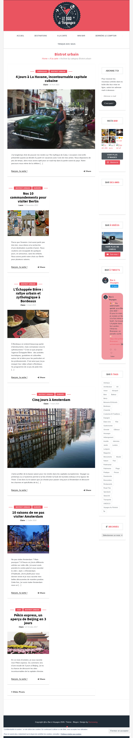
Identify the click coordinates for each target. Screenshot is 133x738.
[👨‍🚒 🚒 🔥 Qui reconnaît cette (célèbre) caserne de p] (112, 139)
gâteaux (117, 430)
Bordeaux (107, 406)
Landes (115, 445)
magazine (107, 453)
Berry (105, 398)
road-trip (107, 488)
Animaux (107, 383)
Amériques (42, 71)
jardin (106, 445)
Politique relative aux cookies (71, 734)
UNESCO (107, 504)
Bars (105, 394)
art (117, 387)
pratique (106, 472)
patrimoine (107, 468)
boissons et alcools (110, 402)
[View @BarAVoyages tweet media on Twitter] (122, 344)
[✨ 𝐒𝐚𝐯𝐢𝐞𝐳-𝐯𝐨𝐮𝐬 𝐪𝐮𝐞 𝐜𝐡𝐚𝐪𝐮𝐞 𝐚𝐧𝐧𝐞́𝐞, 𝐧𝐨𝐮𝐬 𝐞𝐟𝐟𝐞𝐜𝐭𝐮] (119, 132)
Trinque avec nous (66, 44)
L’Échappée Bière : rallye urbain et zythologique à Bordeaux (28, 295)
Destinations (40, 36)
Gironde (106, 430)
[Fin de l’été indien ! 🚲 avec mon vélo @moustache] (105, 147)
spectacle (107, 492)
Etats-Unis (107, 422)
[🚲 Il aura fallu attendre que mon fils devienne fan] (112, 147)
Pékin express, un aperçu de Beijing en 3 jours (28, 619)
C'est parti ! (109, 103)
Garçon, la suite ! (19, 171)
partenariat (107, 465)
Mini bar (81, 36)
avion (106, 391)
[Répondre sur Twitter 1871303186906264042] (111, 349)
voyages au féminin (111, 507)
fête (116, 422)
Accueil (20, 36)
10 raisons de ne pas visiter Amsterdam (28, 514)
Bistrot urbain (58, 71)
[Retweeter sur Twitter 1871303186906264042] (116, 349)
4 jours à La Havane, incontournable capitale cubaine (51, 78)
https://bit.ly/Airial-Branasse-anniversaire (117, 341)
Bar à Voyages (113, 298)
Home (45, 58)
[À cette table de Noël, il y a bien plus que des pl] (105, 139)
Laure (21, 205)
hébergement (108, 437)
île (104, 511)
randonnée (108, 476)
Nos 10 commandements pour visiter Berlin (28, 197)
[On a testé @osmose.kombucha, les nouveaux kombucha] (105, 132)
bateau (113, 394)
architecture (108, 387)
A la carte (62, 36)
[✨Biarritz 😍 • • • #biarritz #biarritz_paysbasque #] (112, 132)
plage (118, 468)
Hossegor (107, 433)
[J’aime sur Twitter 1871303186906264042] (112, 353)
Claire (45, 85)
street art (107, 496)
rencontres (108, 480)
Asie (19, 610)
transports (107, 500)
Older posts (19, 692)
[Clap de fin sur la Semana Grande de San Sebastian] (119, 147)
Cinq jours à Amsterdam (51, 399)
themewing (92, 722)
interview (116, 441)
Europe (37, 188)
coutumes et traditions (112, 414)
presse (116, 472)
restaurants (108, 484)
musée (118, 457)
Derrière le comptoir (105, 36)
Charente (107, 410)
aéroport (115, 391)
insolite (106, 441)
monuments (108, 457)
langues (107, 449)
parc (114, 461)
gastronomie (108, 426)
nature (106, 461)
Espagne (107, 418)
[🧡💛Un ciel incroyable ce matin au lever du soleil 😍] (119, 139)
